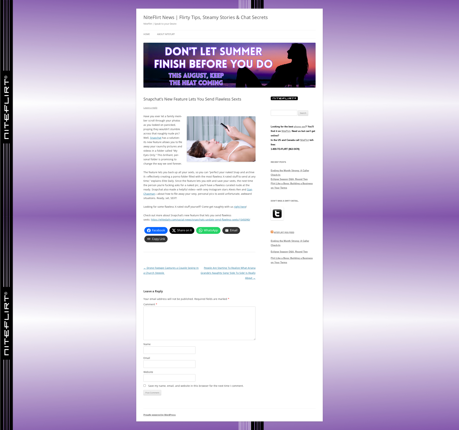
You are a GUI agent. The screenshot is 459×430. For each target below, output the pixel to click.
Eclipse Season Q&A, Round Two (289, 179)
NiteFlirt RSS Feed (284, 232)
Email (146, 358)
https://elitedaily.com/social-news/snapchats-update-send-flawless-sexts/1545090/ (200, 219)
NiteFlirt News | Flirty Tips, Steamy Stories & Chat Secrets (205, 17)
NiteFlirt (285, 131)
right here (240, 206)
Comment (150, 304)
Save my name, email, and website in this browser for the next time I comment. (196, 385)
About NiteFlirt (166, 34)
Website (148, 372)
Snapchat (155, 137)
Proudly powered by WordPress (159, 415)
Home (146, 34)
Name (147, 344)
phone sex (299, 126)
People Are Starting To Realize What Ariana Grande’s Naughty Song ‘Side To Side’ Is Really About (228, 273)
